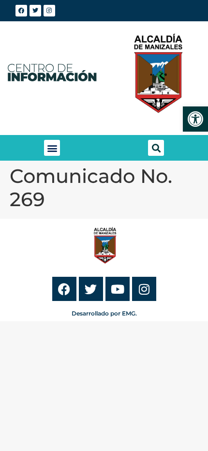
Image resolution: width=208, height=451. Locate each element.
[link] (195, 119)
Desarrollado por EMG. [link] (104, 313)
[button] (52, 148)
